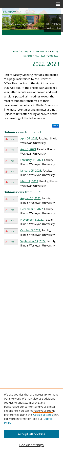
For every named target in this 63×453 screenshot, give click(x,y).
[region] (31, 420)
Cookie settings (43, 415)
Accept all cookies (31, 434)
